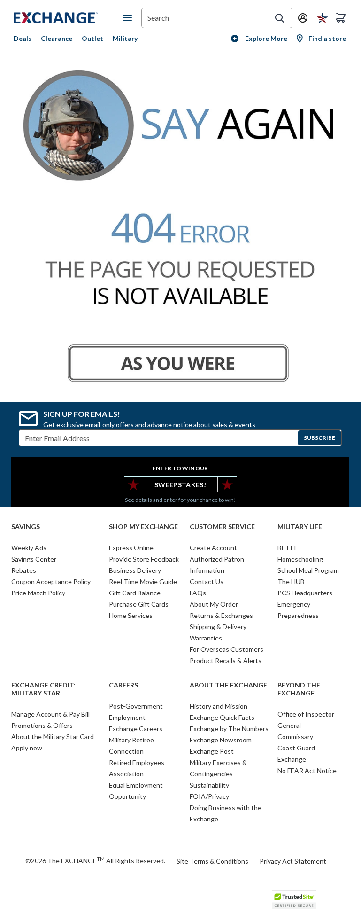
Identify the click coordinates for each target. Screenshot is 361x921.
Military (125, 38)
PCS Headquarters (304, 593)
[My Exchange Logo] (68, 17)
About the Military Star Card (52, 737)
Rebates (23, 570)
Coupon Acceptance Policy (51, 581)
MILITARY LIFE (299, 527)
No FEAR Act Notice (307, 770)
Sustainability (209, 785)
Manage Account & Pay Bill (50, 714)
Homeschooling (300, 559)
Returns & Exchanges (221, 615)
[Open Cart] (341, 18)
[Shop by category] (129, 18)
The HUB (291, 581)
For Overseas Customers (226, 649)
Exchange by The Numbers (229, 729)
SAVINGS (25, 527)
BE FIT (287, 548)
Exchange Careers (135, 729)
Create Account (213, 548)
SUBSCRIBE (319, 437)
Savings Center (33, 559)
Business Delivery (135, 570)
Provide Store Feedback (144, 559)
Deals (22, 38)
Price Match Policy (38, 593)
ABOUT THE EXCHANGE (228, 685)
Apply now (26, 748)
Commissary (295, 737)
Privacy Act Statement (293, 861)
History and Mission (218, 706)
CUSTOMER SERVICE (222, 527)
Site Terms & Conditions (212, 861)
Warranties (206, 638)
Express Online (131, 548)
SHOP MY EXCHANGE (143, 527)
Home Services (131, 615)
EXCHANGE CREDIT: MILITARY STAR (43, 689)
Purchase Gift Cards (139, 604)
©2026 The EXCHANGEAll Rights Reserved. (95, 860)
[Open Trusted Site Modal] (294, 899)
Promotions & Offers (42, 725)
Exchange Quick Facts (222, 717)
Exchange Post (212, 751)
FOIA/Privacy (209, 796)
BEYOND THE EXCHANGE (298, 689)
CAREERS (123, 685)
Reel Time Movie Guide (143, 581)
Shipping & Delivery (218, 627)
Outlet (92, 38)
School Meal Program (308, 570)
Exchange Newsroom (221, 740)
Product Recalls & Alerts (225, 660)
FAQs (198, 593)
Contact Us (206, 581)
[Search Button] (279, 18)
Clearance (56, 38)
